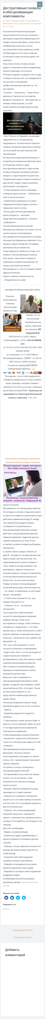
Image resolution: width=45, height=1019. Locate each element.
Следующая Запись (22, 937)
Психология (35, 23)
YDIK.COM (32, 397)
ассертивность (32, 20)
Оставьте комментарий (13, 20)
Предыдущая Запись (23, 930)
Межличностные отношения (16, 23)
